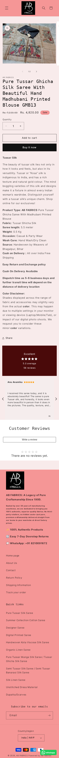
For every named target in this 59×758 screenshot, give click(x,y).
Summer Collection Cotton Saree (25, 620)
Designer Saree (15, 627)
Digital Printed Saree (18, 635)
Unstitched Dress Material (22, 687)
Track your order (16, 592)
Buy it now (30, 147)
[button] (6, 8)
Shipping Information (18, 585)
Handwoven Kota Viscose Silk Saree (27, 642)
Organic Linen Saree (18, 649)
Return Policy (14, 577)
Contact (11, 570)
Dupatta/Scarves (16, 694)
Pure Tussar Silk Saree (19, 613)
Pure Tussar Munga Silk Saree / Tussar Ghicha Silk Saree (29, 659)
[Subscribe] (49, 715)
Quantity (7, 119)
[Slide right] (36, 71)
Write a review (29, 439)
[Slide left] (22, 71)
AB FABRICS (22, 755)
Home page (12, 555)
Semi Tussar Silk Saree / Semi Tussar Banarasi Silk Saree (28, 670)
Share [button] (9, 338)
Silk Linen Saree (15, 679)
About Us (11, 563)
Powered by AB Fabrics (39, 755)
